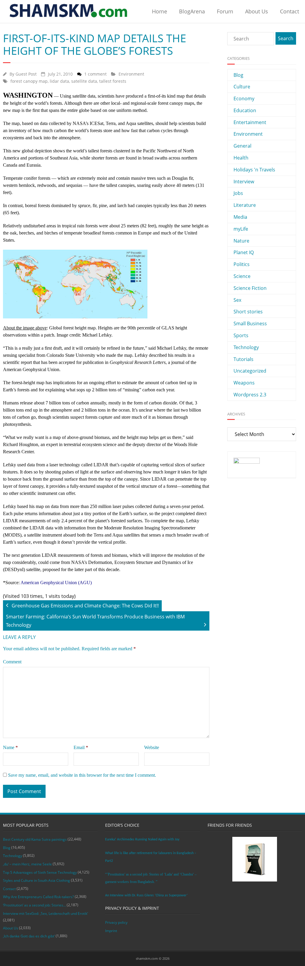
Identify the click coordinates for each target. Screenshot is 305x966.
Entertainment (250, 122)
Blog (238, 75)
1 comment (95, 74)
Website (151, 747)
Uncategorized (250, 371)
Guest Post (26, 74)
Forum (225, 11)
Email (81, 747)
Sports (241, 335)
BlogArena (192, 11)
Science (242, 276)
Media (240, 217)
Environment (131, 74)
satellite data (84, 81)
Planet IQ (244, 252)
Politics (242, 264)
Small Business (250, 323)
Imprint (111, 930)
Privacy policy (116, 922)
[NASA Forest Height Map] (106, 284)
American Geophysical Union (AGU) (56, 582)
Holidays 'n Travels (254, 169)
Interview (244, 181)
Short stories (248, 311)
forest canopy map (29, 81)
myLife (241, 229)
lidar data (59, 81)
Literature (245, 205)
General (242, 146)
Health (241, 157)
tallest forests (112, 81)
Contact (289, 11)
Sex (237, 300)
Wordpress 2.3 (250, 394)
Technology (246, 347)
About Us (256, 11)
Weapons (244, 382)
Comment (12, 661)
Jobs (238, 193)
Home (159, 11)
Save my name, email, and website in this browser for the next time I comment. (82, 775)
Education (245, 110)
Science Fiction (250, 288)
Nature (241, 240)
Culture (242, 86)
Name (10, 747)
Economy (244, 98)
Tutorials (243, 359)
